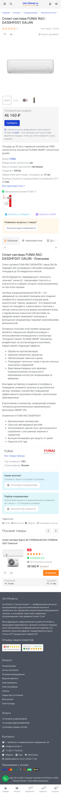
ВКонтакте (19, 523)
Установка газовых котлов (14, 727)
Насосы (5, 691)
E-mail (7, 523)
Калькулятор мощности (23, 508)
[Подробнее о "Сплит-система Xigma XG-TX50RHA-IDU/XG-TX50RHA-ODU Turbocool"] (13, 558)
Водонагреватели (10, 678)
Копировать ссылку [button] (48, 523)
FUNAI (13, 159)
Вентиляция (7, 699)
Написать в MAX (47, 214)
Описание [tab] (12, 240)
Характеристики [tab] (33, 240)
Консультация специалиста (21, 228)
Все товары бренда (14, 456)
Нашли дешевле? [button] (50, 34)
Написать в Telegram (19, 214)
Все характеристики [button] (12, 186)
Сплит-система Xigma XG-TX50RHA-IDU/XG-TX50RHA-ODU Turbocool (30, 542)
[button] (17, 790)
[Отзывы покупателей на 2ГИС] (32, 647)
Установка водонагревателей (16, 723)
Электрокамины (9, 683)
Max (21, 755)
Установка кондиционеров (14, 719)
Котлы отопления (10, 670)
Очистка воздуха (10, 687)
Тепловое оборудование (13, 674)
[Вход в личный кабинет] (56, 4)
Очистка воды (8, 703)
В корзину (51, 572)
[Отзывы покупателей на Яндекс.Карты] (11, 647)
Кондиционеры (9, 666)
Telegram (32, 523)
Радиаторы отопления (12, 695)
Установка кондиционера (24, 485)
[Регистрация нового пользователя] (50, 4)
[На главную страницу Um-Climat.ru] (30, 4)
